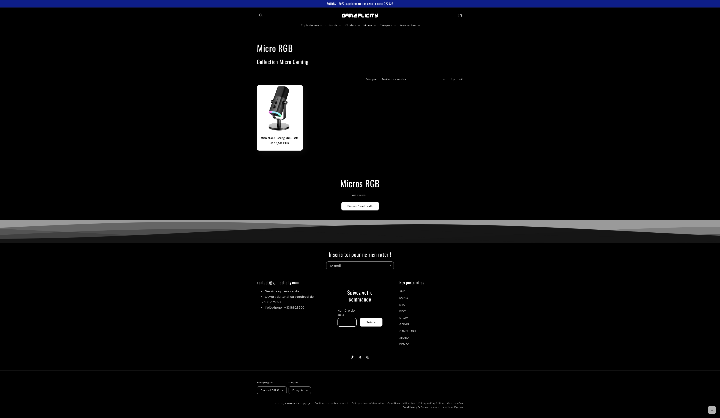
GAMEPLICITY (292, 403)
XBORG (404, 338)
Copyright (305, 403)
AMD (402, 291)
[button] (261, 15)
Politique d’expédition (431, 403)
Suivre (371, 322)
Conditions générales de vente (421, 407)
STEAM (403, 318)
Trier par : (371, 79)
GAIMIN (404, 324)
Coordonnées (455, 403)
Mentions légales (453, 407)
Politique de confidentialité (368, 403)
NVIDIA (403, 298)
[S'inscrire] (389, 265)
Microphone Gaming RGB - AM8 (279, 138)
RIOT (402, 311)
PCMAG (404, 344)
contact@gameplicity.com (278, 282)
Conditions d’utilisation (401, 403)
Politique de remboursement (331, 403)
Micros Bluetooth (360, 206)
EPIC (402, 305)
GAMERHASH (407, 331)
